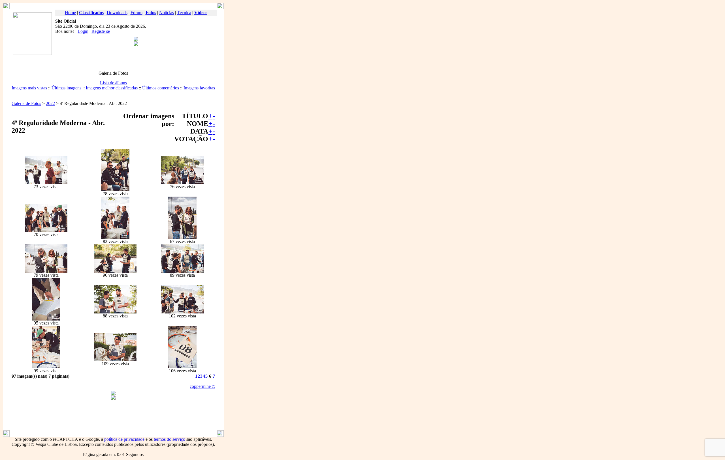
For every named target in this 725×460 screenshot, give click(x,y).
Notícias (166, 12)
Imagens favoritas (199, 87)
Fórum (136, 12)
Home (70, 12)
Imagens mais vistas (29, 87)
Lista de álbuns (113, 82)
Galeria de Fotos (26, 103)
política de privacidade (124, 439)
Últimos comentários (160, 87)
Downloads (117, 12)
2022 (50, 103)
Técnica (184, 12)
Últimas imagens (66, 87)
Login (83, 31)
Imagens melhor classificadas (112, 87)
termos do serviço (169, 439)
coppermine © (202, 386)
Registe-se (100, 31)
